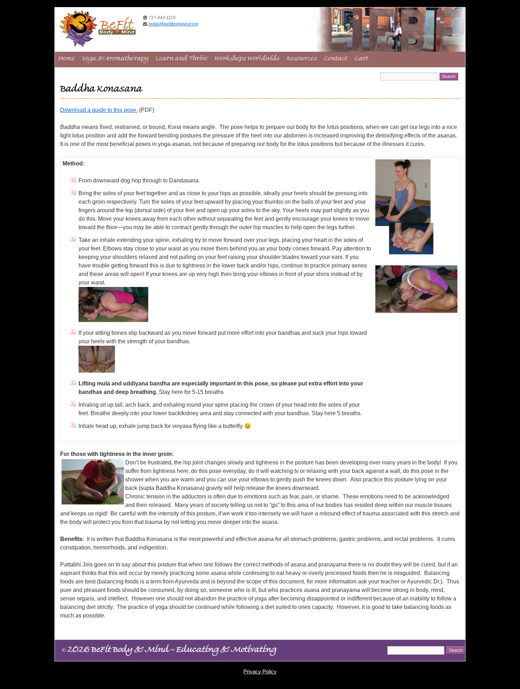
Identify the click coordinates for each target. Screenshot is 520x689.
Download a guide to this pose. (99, 110)
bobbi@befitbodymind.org (173, 24)
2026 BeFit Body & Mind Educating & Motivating (169, 650)
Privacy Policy (260, 671)
